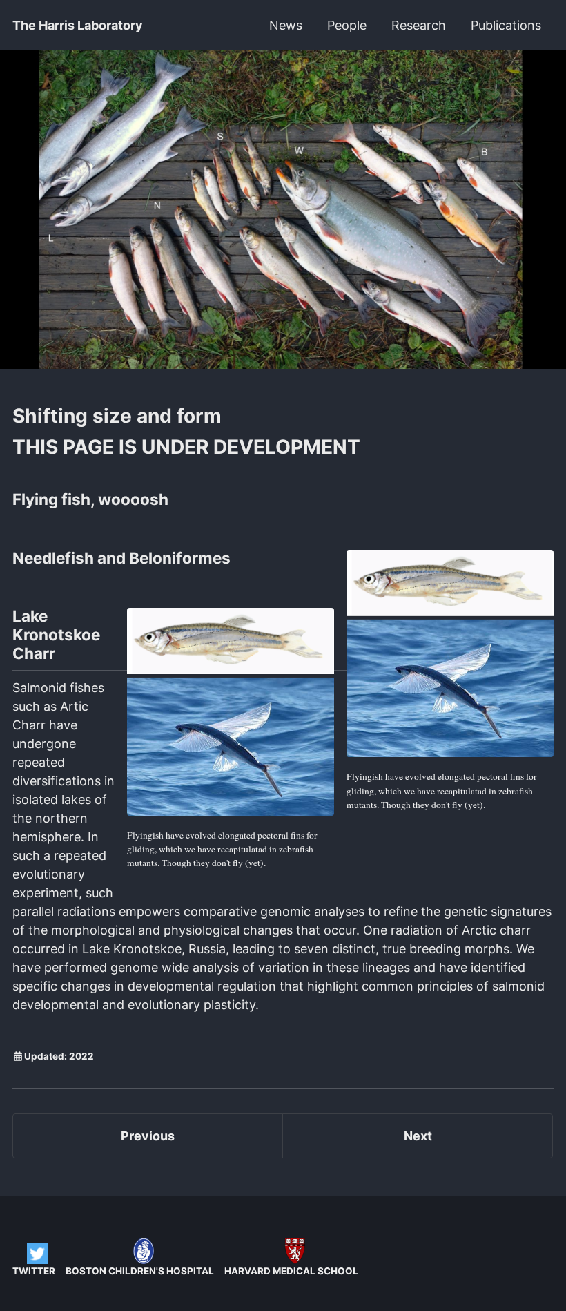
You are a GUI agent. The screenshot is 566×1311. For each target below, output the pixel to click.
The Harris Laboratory (77, 25)
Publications (506, 25)
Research (418, 25)
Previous (148, 1136)
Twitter (33, 1270)
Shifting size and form (117, 416)
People (347, 25)
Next (418, 1136)
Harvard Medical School (291, 1270)
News (285, 25)
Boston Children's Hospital (140, 1270)
